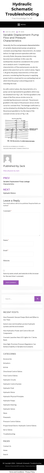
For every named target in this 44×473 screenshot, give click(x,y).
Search (5, 454)
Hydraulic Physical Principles (13, 396)
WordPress (35, 466)
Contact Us (7, 446)
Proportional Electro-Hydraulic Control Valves (19, 426)
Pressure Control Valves (12, 421)
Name (6, 240)
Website (6, 260)
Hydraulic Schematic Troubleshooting (22, 9)
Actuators (6, 363)
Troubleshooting (9, 434)
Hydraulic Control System (12, 384)
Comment (7, 211)
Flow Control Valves (10, 376)
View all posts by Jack (11, 171)
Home (5, 450)
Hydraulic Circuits (9, 380)
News (5, 413)
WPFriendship (20, 466)
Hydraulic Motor (9, 392)
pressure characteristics (19, 148)
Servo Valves (7, 430)
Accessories (7, 359)
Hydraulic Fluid (8, 388)
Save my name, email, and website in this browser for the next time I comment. (21, 274)
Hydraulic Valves (9, 409)
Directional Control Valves (12, 371)
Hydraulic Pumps (17, 146)
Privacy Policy (30, 472)
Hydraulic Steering (9, 405)
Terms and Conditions (16, 472)
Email (5, 250)
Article (5, 367)
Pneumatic (7, 417)
